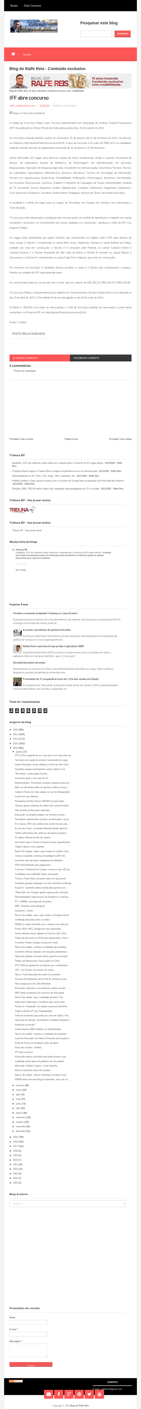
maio (18, 1099)
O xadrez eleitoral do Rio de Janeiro (33, 837)
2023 (16, 1173)
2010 (16, 729)
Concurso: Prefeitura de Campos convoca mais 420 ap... (43, 869)
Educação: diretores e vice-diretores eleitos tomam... (41, 988)
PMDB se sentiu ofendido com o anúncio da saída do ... (43, 924)
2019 (16, 1155)
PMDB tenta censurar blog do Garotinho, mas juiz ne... (42, 1079)
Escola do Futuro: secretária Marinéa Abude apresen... (42, 828)
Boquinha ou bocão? (25, 1024)
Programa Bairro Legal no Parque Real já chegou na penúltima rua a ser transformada (54, 471)
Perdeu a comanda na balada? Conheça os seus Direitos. (45, 613)
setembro (21, 1117)
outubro (20, 1122)
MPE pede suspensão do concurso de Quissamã (39, 992)
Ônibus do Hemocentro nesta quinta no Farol (37, 961)
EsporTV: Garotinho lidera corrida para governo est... (41, 887)
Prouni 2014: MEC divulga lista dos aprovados (38, 928)
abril (18, 1094)
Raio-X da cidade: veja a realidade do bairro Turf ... (40, 997)
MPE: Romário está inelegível (30, 906)
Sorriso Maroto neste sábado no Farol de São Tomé (40, 933)
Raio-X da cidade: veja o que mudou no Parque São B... (43, 915)
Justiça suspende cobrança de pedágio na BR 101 (40, 856)
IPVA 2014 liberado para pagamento (33, 865)
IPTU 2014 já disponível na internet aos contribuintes (41, 965)
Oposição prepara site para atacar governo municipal (41, 956)
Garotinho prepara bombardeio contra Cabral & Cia (40, 769)
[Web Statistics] (16, 1381)
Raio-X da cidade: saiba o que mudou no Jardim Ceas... (43, 851)
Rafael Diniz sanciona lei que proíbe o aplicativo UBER (53, 646)
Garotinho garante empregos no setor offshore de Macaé (43, 883)
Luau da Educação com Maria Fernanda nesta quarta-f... (43, 1038)
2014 (16, 748)
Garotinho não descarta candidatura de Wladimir (39, 860)
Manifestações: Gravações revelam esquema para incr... (43, 783)
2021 (16, 1164)
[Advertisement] (70, 409)
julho (18, 1108)
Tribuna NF (21, 549)
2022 (16, 1169)
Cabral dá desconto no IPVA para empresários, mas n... (42, 938)
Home (14, 5)
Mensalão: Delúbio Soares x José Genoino (36, 1065)
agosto (19, 1113)
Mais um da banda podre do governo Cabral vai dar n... (42, 787)
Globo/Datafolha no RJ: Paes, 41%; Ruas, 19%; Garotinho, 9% (43, 476)
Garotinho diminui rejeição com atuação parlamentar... (42, 951)
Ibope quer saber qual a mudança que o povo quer (40, 1002)
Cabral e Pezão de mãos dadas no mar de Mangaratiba (42, 792)
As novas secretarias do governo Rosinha (46, 630)
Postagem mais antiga (120, 439)
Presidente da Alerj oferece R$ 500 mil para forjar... (40, 801)
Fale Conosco (32, 5)
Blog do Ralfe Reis (79, 1405)
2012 (16, 739)
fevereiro (20, 1085)
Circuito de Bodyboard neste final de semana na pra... (42, 979)
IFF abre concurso (24, 1052)
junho (19, 1103)
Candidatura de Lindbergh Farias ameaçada (36, 874)
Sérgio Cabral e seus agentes (29, 846)
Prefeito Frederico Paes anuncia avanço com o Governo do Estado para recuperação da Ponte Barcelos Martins (68, 480)
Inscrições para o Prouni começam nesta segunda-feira (42, 842)
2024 (16, 1178)
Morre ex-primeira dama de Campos (33, 1070)
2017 (16, 1146)
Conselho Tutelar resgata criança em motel (36, 942)
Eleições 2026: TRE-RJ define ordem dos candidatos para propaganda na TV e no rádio (55, 488)
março (19, 1090)
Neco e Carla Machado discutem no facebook (37, 974)
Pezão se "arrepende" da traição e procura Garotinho (41, 1006)
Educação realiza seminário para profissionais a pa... (41, 1056)
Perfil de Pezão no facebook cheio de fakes (36, 1043)
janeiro (19, 751)
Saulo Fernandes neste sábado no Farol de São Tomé (42, 764)
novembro (21, 1126)
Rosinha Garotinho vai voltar (29, 662)
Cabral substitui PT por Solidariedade (33, 1011)
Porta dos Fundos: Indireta (28, 1047)
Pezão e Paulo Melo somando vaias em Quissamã (40, 878)
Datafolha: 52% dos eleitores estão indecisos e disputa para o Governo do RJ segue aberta (57, 463)
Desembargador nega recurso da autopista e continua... (42, 897)
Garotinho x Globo (24, 910)
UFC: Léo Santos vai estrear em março (34, 970)
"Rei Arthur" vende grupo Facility (31, 773)
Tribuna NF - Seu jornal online (27, 530)
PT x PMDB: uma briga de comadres (33, 901)
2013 (16, 743)
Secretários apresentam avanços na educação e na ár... (43, 819)
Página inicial (71, 439)
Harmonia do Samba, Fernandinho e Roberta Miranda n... (43, 1020)
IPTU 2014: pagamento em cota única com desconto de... (44, 755)
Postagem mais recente (21, 439)
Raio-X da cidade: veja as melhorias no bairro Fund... (41, 1075)
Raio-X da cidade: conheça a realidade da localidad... (41, 947)
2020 (16, 1160)
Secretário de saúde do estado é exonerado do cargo (41, 760)
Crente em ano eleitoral (26, 796)
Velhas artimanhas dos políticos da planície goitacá (40, 833)
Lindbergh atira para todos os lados (32, 919)
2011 (16, 734)
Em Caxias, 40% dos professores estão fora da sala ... (42, 824)
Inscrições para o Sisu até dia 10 (31, 778)
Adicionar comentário (65, 105)
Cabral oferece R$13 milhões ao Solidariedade (38, 1029)
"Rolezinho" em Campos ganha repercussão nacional (41, 892)
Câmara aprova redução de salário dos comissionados (42, 805)
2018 (16, 1151)
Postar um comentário (25, 371)
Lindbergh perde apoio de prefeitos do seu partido (39, 1061)
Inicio (27, 54)
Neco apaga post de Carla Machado (33, 983)
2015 (16, 1137)
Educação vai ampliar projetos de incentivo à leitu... (41, 814)
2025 (16, 1182)
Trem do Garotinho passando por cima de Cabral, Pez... (43, 1015)
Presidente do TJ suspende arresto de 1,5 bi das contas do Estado (61, 679)
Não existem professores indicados (32, 810)
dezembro (21, 1131)
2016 (16, 1141)
